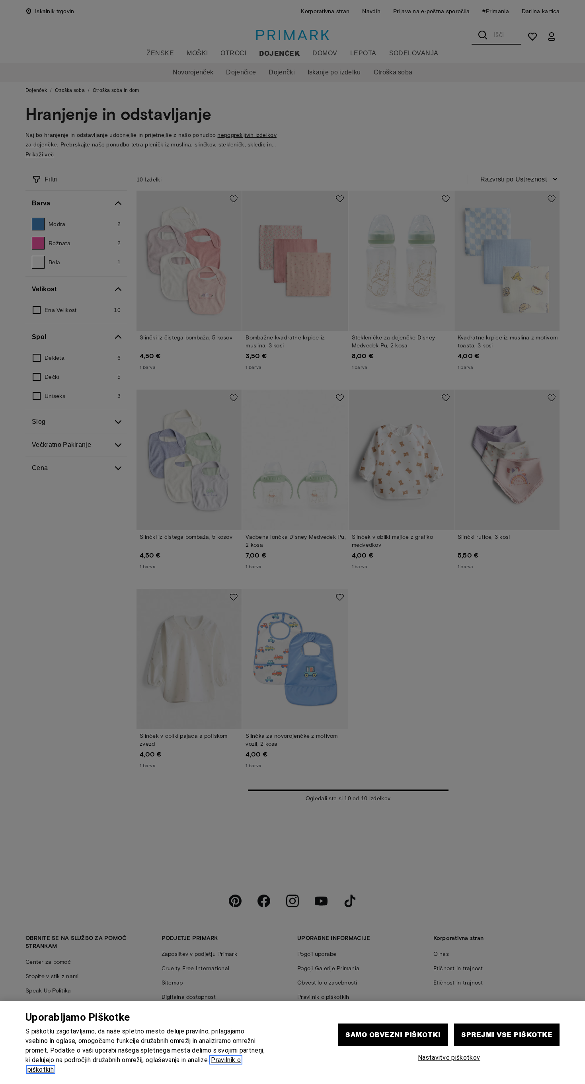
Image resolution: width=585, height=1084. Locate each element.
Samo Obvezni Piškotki (393, 1034)
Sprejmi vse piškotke (506, 1034)
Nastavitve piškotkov (449, 1057)
